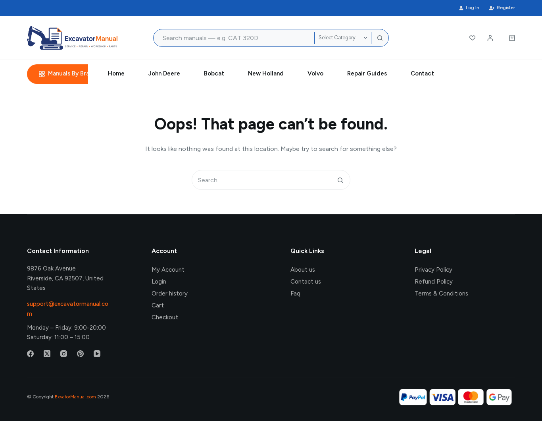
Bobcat (214, 73)
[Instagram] (63, 353)
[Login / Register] (490, 38)
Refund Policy (434, 281)
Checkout (165, 317)
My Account (168, 269)
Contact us (305, 281)
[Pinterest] (80, 353)
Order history (170, 293)
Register (506, 7)
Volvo (315, 73)
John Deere (164, 73)
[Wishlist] (472, 38)
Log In (472, 7)
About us (302, 269)
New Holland (266, 73)
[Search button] (379, 37)
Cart (158, 305)
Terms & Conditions (441, 293)
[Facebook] (30, 353)
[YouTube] (97, 353)
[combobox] (234, 38)
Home (116, 73)
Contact (422, 73)
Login (159, 281)
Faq (295, 293)
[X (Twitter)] (47, 353)
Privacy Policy (433, 269)
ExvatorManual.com (75, 397)
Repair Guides (367, 73)
